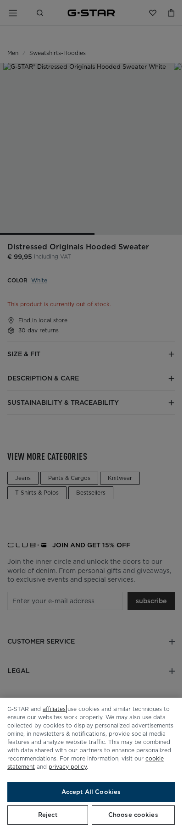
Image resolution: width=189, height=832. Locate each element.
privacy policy (68, 766)
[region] (91, 765)
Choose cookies (133, 814)
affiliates (54, 708)
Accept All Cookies (91, 791)
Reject (47, 814)
